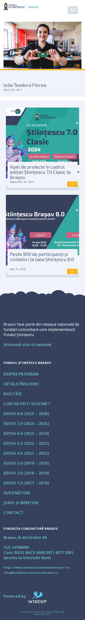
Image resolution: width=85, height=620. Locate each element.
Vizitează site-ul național (27, 344)
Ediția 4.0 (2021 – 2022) (26, 453)
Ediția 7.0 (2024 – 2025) (26, 423)
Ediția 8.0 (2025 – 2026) (26, 413)
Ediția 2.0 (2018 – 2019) (26, 473)
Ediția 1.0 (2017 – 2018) (26, 483)
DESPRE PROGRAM (21, 374)
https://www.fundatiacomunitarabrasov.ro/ (37, 568)
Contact (14, 512)
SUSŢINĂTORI (17, 492)
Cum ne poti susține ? (27, 403)
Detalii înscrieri (21, 384)
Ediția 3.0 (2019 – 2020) (26, 463)
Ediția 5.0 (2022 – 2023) (26, 443)
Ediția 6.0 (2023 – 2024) (26, 433)
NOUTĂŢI (13, 393)
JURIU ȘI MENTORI (21, 502)
